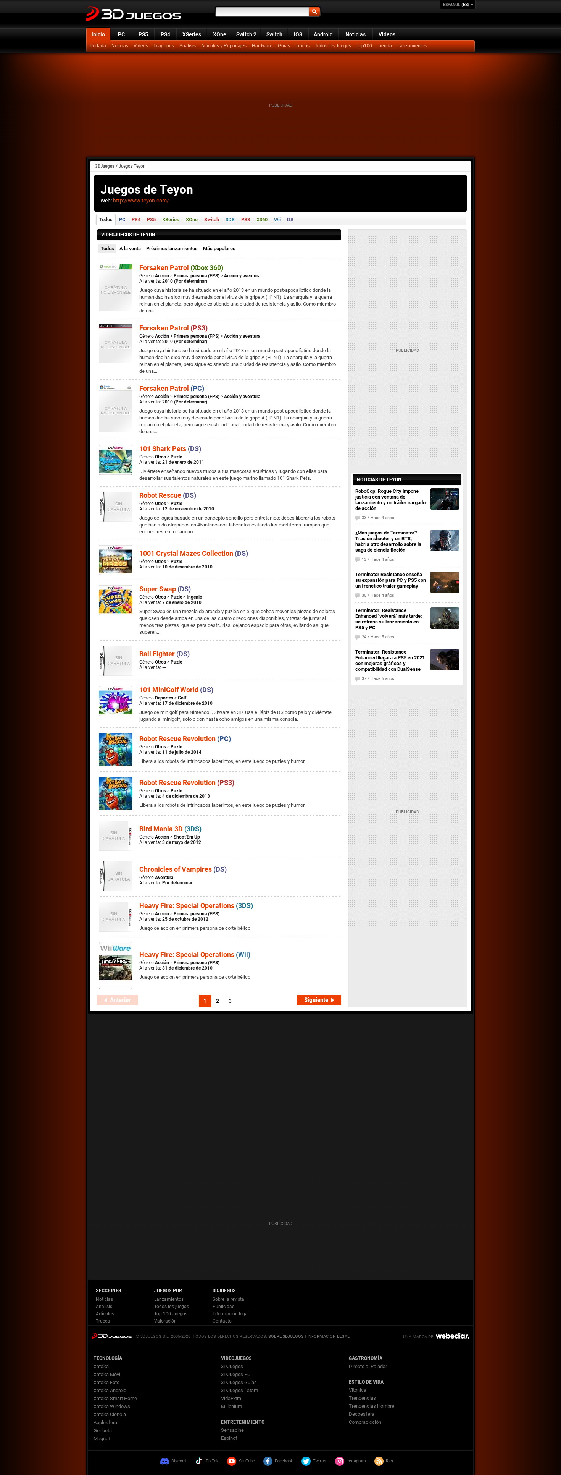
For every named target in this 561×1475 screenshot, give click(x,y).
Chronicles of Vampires (183, 869)
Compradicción (365, 1422)
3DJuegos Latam (239, 1390)
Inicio (98, 34)
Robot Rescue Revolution (185, 739)
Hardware (262, 46)
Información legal (231, 1313)
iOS (298, 34)
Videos (387, 34)
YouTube (247, 1461)
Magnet (102, 1438)
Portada (98, 46)
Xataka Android (110, 1390)
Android (323, 34)
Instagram (356, 1461)
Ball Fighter (164, 654)
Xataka (101, 1366)
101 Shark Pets (170, 449)
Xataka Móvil (107, 1374)
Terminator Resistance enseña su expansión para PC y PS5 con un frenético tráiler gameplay (390, 580)
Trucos (302, 46)
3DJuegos (104, 166)
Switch (274, 34)
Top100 (364, 46)
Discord (178, 1461)
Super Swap (165, 589)
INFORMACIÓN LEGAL (328, 1336)
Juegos (111, 1335)
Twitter (320, 1461)
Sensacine (232, 1430)
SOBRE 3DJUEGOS (286, 1336)
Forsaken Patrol (181, 268)
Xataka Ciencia (110, 1414)
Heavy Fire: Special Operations (196, 906)
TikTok (212, 1461)
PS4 (165, 34)
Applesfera (105, 1422)
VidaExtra (231, 1398)
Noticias (355, 34)
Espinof (229, 1438)
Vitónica (357, 1390)
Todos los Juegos (333, 46)
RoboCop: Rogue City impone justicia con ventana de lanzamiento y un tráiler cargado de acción (390, 499)
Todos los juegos (171, 1306)
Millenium (231, 1406)
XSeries (191, 34)
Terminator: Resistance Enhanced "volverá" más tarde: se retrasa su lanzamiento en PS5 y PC (388, 618)
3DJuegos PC (235, 1374)
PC (121, 34)
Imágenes (163, 46)
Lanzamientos (412, 46)
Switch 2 (246, 34)
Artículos (105, 1313)
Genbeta (103, 1430)
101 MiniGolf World (176, 690)
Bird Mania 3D (170, 829)
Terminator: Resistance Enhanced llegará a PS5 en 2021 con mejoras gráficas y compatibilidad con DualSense (390, 660)
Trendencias (362, 1398)
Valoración (165, 1321)
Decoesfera (361, 1414)
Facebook (284, 1461)
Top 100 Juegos (170, 1313)
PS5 (143, 34)
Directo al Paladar (368, 1366)
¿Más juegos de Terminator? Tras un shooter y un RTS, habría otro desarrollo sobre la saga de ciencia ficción (388, 541)
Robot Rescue (167, 495)
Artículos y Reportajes (224, 46)
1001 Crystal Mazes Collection (193, 553)
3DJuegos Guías (239, 1382)
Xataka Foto (106, 1382)
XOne (219, 34)
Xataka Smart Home (115, 1398)
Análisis (187, 46)
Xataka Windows (112, 1406)
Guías (284, 46)
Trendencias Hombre (371, 1406)
